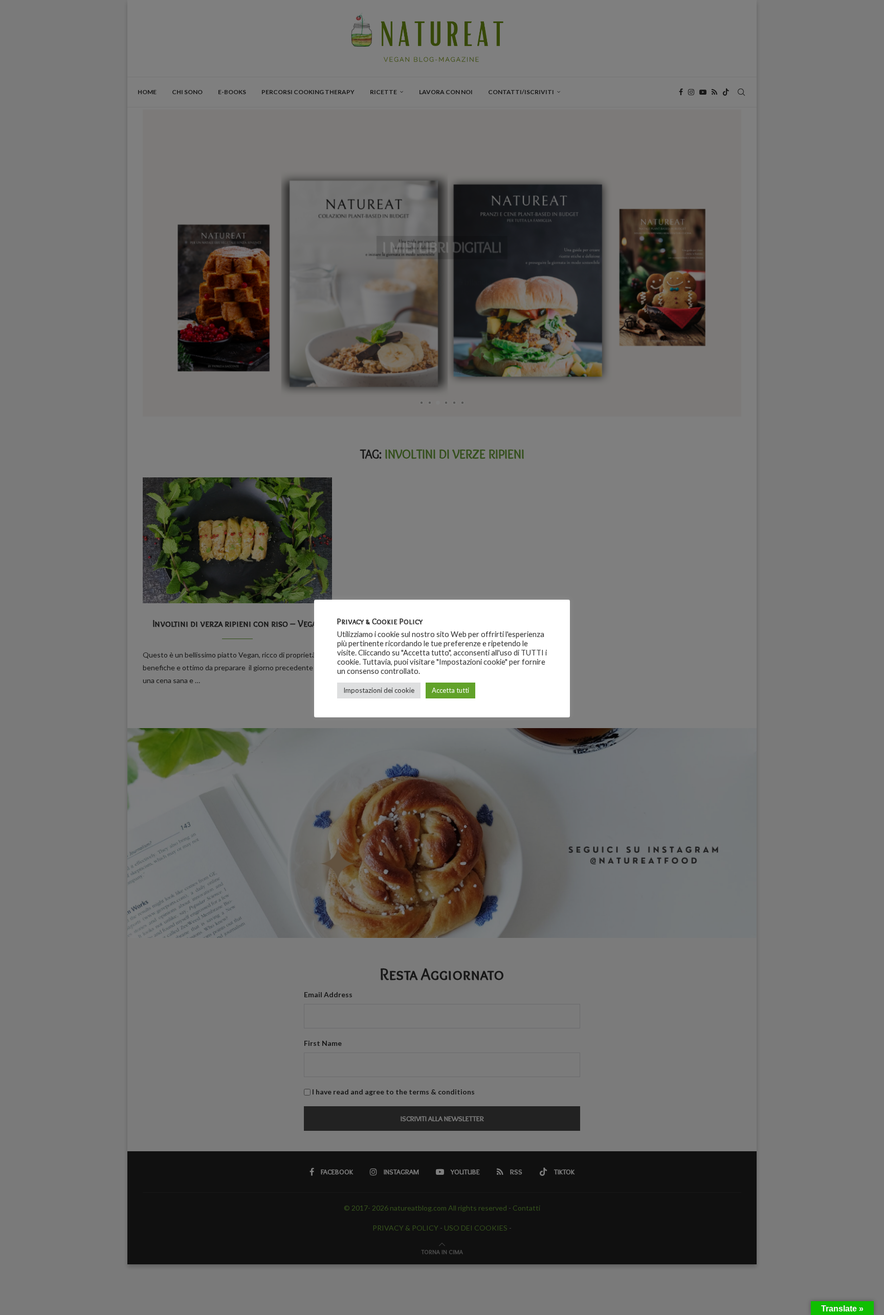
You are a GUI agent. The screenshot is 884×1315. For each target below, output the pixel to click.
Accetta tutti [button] (450, 690)
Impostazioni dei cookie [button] (378, 690)
